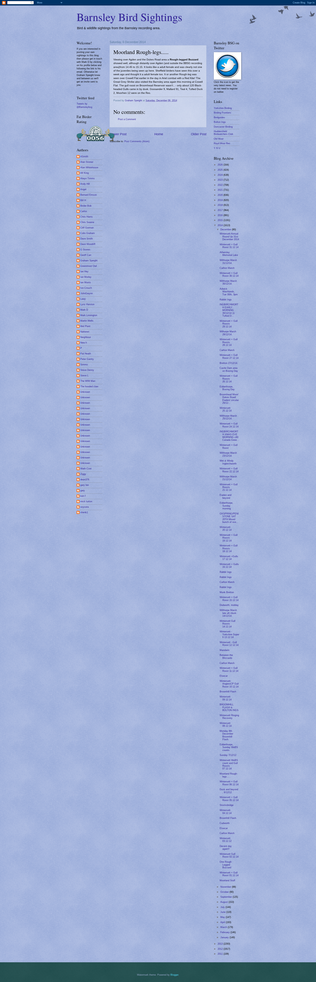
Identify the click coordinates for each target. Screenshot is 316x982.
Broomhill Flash (228, 691)
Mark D (84, 309)
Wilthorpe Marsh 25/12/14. (228, 417)
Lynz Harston (87, 304)
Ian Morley (85, 277)
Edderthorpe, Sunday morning (226, 505)
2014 (220, 225)
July (222, 907)
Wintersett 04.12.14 (226, 811)
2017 (220, 210)
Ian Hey (84, 271)
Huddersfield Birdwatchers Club (223, 132)
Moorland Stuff (227, 880)
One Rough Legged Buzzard (226, 864)
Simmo (84, 364)
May (223, 917)
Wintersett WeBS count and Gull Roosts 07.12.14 (229, 764)
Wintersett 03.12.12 (226, 839)
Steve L (84, 375)
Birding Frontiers (222, 112)
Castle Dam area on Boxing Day (229, 369)
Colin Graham (87, 233)
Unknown (85, 392)
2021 (220, 190)
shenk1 (84, 512)
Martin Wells (86, 320)
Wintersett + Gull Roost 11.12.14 (229, 669)
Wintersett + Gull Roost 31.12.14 (229, 246)
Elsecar (224, 675)
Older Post (198, 134)
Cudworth (225, 823)
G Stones (85, 249)
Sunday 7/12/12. (228, 755)
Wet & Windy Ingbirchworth (228, 462)
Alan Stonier (86, 162)
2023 (220, 179)
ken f (83, 496)
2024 (220, 175)
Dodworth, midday (229, 605)
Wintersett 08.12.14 (226, 724)
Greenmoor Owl (88, 266)
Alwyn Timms (87, 178)
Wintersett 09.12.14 (226, 698)
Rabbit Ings (226, 299)
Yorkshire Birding (223, 108)
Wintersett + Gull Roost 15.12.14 (229, 598)
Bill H (83, 200)
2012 (220, 949)
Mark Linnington (88, 315)
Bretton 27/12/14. (229, 363)
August (224, 902)
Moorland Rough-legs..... (229, 775)
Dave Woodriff (87, 244)
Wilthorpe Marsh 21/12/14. (228, 478)
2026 (220, 164)
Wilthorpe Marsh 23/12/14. (228, 454)
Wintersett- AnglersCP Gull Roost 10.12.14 (229, 684)
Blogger (174, 974)
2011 (220, 953)
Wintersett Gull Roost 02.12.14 (229, 855)
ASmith (84, 156)
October (225, 892)
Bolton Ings (220, 122)
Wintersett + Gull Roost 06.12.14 (229, 783)
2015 (220, 220)
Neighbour (85, 337)
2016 (220, 215)
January (225, 937)
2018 (220, 205)
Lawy (83, 298)
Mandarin (224, 650)
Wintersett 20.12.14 (226, 528)
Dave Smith (86, 238)
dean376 (84, 479)
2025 (220, 169)
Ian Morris (85, 282)
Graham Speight (88, 260)
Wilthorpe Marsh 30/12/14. (228, 282)
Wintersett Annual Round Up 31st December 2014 (229, 236)
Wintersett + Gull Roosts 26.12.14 (229, 378)
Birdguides (219, 117)
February (225, 932)
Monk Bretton (227, 592)
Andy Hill (85, 183)
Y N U (217, 148)
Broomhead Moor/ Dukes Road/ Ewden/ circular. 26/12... (229, 398)
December (226, 229)
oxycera (84, 507)
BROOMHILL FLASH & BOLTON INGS (229, 707)
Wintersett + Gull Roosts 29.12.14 (229, 324)
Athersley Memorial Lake (229, 253)
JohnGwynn (86, 293)
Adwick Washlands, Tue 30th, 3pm (229, 291)
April (223, 922)
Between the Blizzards (226, 656)
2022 (220, 185)
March (224, 927)
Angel (83, 189)
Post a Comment (127, 119)
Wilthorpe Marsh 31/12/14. (228, 261)
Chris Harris (86, 216)
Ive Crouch (86, 288)
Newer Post (118, 134)
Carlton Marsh (227, 268)
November (226, 886)
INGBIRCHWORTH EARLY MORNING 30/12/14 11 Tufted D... (229, 310)
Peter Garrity (87, 359)
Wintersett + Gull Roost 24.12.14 (229, 425)
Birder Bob (85, 205)
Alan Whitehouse (89, 167)
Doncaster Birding (223, 126)
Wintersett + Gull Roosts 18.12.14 (229, 548)
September (226, 896)
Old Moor (218, 138)
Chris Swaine (87, 222)
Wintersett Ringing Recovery (229, 716)
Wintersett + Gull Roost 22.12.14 (229, 470)
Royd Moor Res (222, 143)
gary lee (84, 485)
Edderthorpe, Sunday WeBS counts (229, 747)
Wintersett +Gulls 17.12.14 (229, 557)
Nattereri (84, 331)
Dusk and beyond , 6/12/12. (229, 790)
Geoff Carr (85, 255)
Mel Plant (85, 326)
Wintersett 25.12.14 (226, 409)
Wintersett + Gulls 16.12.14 (229, 565)
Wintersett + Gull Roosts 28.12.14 (229, 342)
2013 (220, 943)
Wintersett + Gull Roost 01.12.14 (229, 874)
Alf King (84, 173)
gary (82, 490)
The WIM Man (87, 381)
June (223, 912)
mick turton (86, 501)
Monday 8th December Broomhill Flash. (226, 735)
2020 (220, 195)
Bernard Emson (88, 194)
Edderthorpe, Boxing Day (227, 388)
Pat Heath (85, 353)
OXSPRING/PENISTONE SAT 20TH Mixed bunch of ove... (229, 517)
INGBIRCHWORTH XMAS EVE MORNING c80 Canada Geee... (229, 435)
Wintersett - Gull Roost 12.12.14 (229, 643)
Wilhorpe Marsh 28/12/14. (228, 333)
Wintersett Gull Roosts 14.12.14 (227, 624)
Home (158, 134)
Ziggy (83, 474)
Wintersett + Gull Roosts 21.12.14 (229, 487)
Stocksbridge (227, 805)
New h (83, 342)
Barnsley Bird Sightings (129, 16)
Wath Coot (85, 468)
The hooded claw (89, 386)
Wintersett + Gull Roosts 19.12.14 (229, 538)
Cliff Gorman (87, 227)
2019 (220, 200)
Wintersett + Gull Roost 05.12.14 (229, 798)
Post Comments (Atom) (136, 141)
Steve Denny (87, 370)
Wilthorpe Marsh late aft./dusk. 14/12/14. (228, 613)
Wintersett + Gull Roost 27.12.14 (229, 356)
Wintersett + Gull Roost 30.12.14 (229, 274)
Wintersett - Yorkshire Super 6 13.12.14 (229, 634)
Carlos (83, 211)
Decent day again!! (226, 847)
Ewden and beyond (225, 496)
